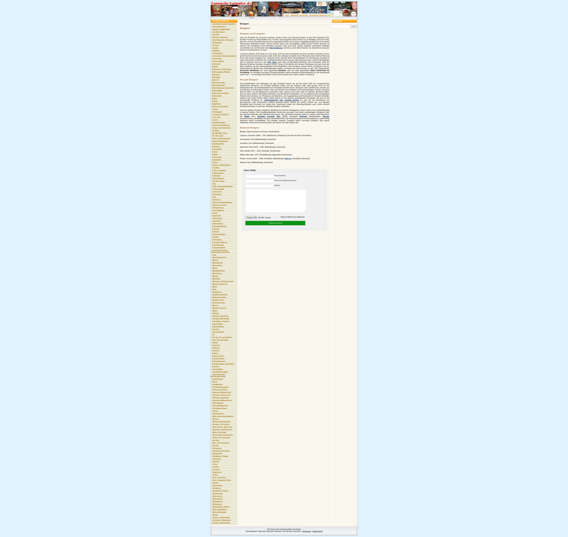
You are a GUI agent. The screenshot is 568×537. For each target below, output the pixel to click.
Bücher (215, 101)
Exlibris (215, 154)
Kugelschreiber (218, 245)
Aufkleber (216, 50)
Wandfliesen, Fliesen (220, 491)
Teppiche (215, 461)
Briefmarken (217, 96)
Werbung (303, 116)
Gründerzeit (217, 192)
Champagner (217, 112)
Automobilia (217, 58)
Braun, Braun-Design (220, 93)
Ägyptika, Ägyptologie (221, 29)
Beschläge (216, 77)
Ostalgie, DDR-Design (220, 319)
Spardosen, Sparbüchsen (222, 429)
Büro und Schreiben (220, 106)
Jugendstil (216, 221)
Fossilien (215, 168)
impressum (216, 216)
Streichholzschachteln (221, 451)
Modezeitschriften (219, 297)
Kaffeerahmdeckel (219, 226)
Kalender (215, 229)
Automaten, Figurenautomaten (224, 56)
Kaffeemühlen (217, 224)
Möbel (246, 116)
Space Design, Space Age (222, 427)
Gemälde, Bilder (218, 181)
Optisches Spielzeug (220, 316)
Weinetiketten (217, 499)
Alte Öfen (216, 35)
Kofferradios (217, 240)
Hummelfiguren (218, 210)
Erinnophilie (217, 149)
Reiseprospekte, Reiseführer (223, 364)
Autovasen (216, 64)
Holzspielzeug (217, 208)
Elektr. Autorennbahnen (221, 138)
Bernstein (216, 74)
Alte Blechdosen (218, 32)
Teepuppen (216, 459)
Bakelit (215, 66)
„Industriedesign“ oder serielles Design (281, 100)
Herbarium (216, 200)
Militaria (215, 276)
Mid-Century (217, 273)
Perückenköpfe (218, 332)
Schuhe (215, 411)
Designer (215, 130)
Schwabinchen (218, 414)
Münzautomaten (218, 303)
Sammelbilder (217, 369)
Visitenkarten (217, 485)
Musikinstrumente (219, 308)
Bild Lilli (215, 80)
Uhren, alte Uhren (219, 477)
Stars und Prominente (220, 443)
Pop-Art (288, 159)
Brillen (214, 98)
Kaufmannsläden (219, 234)
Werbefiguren (217, 501)
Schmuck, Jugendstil (220, 398)
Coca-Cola (216, 117)
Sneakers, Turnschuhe (221, 424)
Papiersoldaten (218, 327)
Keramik (271, 116)
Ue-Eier (215, 475)
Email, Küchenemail (220, 141)
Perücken (216, 329)
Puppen (215, 353)
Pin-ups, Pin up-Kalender (222, 337)
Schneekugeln (217, 403)
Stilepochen (217, 448)
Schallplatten (217, 384)
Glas (278, 116)
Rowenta (215, 366)
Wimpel (215, 515)
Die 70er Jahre (217, 136)
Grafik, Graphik (218, 189)
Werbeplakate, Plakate (220, 507)
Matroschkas (217, 265)
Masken (215, 260)
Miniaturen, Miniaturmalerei (222, 281)
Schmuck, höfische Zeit (221, 395)
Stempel (215, 445)
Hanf (214, 197)
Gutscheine (216, 194)
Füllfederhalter (218, 173)
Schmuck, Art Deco (219, 390)
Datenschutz (318, 531)
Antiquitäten (217, 42)
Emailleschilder (218, 144)
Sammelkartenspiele (220, 372)
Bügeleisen (216, 104)
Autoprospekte (218, 61)
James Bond (217, 218)
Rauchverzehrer (218, 358)
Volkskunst (216, 488)
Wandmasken (217, 493)
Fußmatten (216, 176)
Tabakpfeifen (217, 453)
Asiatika (215, 48)
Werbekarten (217, 504)
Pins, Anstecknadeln (220, 340)
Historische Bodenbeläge (222, 202)
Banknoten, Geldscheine (221, 69)
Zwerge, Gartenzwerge (221, 523)
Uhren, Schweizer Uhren (221, 480)
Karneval (215, 232)
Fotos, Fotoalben (219, 170)
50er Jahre (272, 62)
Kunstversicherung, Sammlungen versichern (220, 251)
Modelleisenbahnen (219, 295)
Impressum (306, 531)
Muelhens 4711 (218, 300)
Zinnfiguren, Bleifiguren (221, 520)
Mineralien (216, 279)
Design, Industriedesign (221, 128)
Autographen (217, 53)
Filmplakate (216, 160)
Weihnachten (217, 496)
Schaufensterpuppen (220, 387)
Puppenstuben (218, 356)
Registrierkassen (218, 361)
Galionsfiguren (218, 178)
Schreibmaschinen (219, 408)
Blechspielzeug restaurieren (223, 88)
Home (252, 18)
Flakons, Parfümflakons (221, 165)
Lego (214, 255)
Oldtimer (215, 313)
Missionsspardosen (219, 284)
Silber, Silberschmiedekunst (223, 416)
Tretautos (216, 469)
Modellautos (217, 292)
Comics (215, 120)
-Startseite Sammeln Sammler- (224, 24)
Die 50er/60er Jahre (219, 133)
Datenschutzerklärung (221, 125)
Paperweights (217, 324)
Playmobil (216, 345)
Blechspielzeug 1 (219, 82)
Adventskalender (218, 27)
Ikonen (215, 213)
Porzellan (261, 116)
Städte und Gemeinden (221, 437)
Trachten (215, 467)
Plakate (326, 116)
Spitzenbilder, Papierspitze (222, 435)
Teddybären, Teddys (220, 456)
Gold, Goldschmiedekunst (222, 186)
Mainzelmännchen (219, 257)
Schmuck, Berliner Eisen (221, 392)
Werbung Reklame (219, 509)
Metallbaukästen (218, 271)
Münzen (215, 305)
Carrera (215, 109)
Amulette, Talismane (220, 37)
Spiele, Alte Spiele (219, 432)
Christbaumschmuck (220, 114)
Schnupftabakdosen (220, 406)
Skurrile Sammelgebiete (221, 421)
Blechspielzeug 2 (219, 85)
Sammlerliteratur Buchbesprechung (218, 375)
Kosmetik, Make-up (219, 242)
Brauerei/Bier (217, 90)
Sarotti (214, 382)
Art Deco (215, 45)
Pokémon (216, 348)
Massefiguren (217, 263)
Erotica (215, 152)
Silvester (215, 419)
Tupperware (216, 472)
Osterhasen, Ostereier (220, 321)
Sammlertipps (217, 379)
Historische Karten (219, 205)
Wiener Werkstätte (219, 512)
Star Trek (215, 440)
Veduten (215, 483)
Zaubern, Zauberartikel (221, 517)
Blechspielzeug (276, 48)
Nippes (215, 311)
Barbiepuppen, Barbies (221, 72)
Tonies (214, 464)
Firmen (215, 162)
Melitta (214, 268)
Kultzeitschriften (218, 248)
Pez (213, 335)
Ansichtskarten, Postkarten (222, 40)
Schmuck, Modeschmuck (222, 400)
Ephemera (216, 146)
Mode (214, 289)
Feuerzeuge (216, 157)
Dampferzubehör (218, 122)
